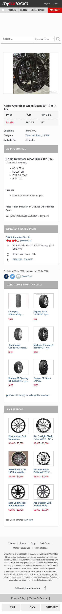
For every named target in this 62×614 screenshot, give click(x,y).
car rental (11, 574)
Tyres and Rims (33, 135)
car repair (49, 557)
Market (55, 10)
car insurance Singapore (48, 577)
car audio (19, 574)
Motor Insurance (22, 547)
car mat (35, 560)
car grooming (39, 557)
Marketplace (41, 547)
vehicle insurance (10, 577)
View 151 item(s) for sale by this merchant (29, 395)
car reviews (27, 566)
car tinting (12, 557)
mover (33, 580)
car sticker (13, 580)
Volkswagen (9, 571)
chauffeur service (45, 580)
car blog (54, 574)
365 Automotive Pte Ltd (18, 237)
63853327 (28, 259)
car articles (17, 566)
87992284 (17, 259)
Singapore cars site (27, 563)
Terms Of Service (38, 598)
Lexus (17, 571)
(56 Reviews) (25, 241)
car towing (27, 560)
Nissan (36, 568)
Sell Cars (37, 10)
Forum (12, 10)
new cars (8, 566)
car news (38, 566)
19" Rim (46, 135)
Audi (41, 568)
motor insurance (47, 560)
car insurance (24, 580)
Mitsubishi (24, 571)
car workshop (44, 574)
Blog (23, 10)
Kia (45, 568)
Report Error (27, 276)
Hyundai (51, 568)
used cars (53, 563)
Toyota (23, 568)
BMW (33, 571)
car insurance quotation (28, 577)
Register (47, 3)
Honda (29, 568)
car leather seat (16, 560)
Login (56, 3)
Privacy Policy (18, 598)
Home (12, 543)
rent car (30, 557)
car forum (35, 554)
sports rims (21, 557)
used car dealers (31, 574)
